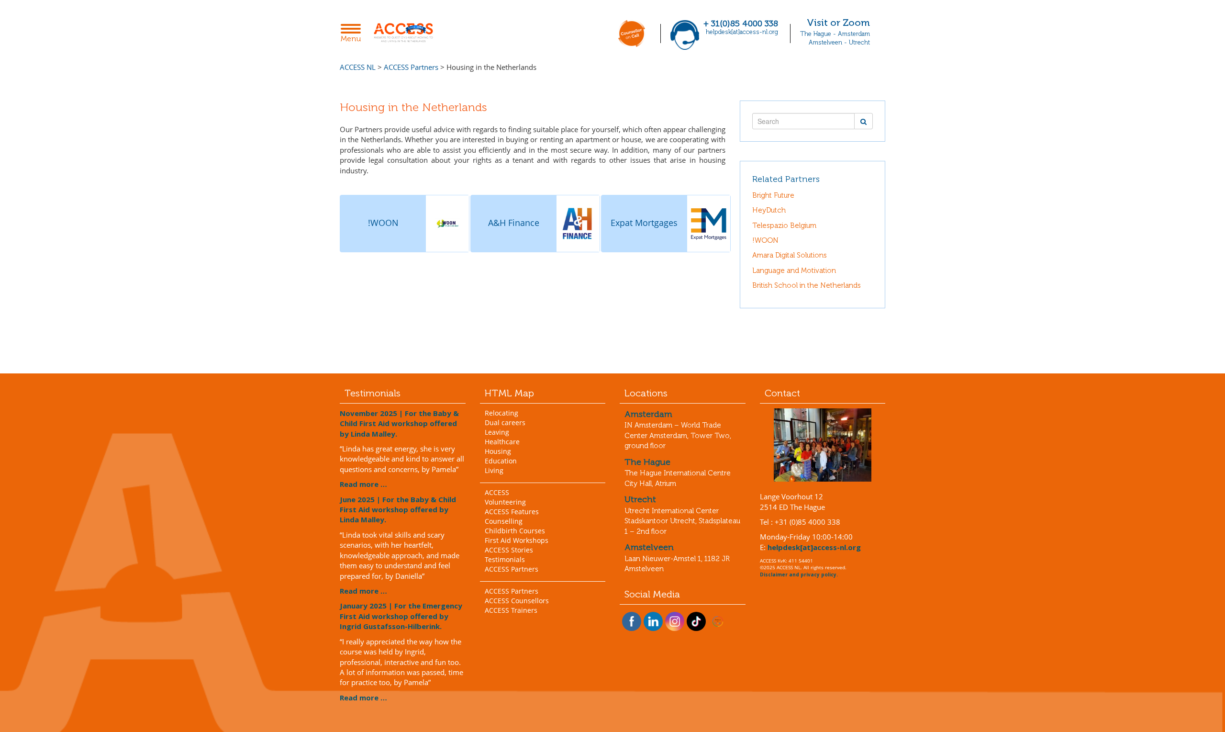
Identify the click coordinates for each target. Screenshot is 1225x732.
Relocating (501, 412)
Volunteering (505, 502)
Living (494, 470)
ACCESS (497, 492)
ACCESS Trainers (511, 610)
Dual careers (505, 422)
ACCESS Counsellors (517, 600)
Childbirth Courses (515, 530)
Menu (353, 34)
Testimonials (505, 559)
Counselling (504, 521)
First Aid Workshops (516, 540)
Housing (498, 451)
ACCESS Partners (511, 569)
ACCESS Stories (509, 549)
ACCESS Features (512, 511)
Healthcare (502, 441)
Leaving (497, 432)
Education (501, 460)
